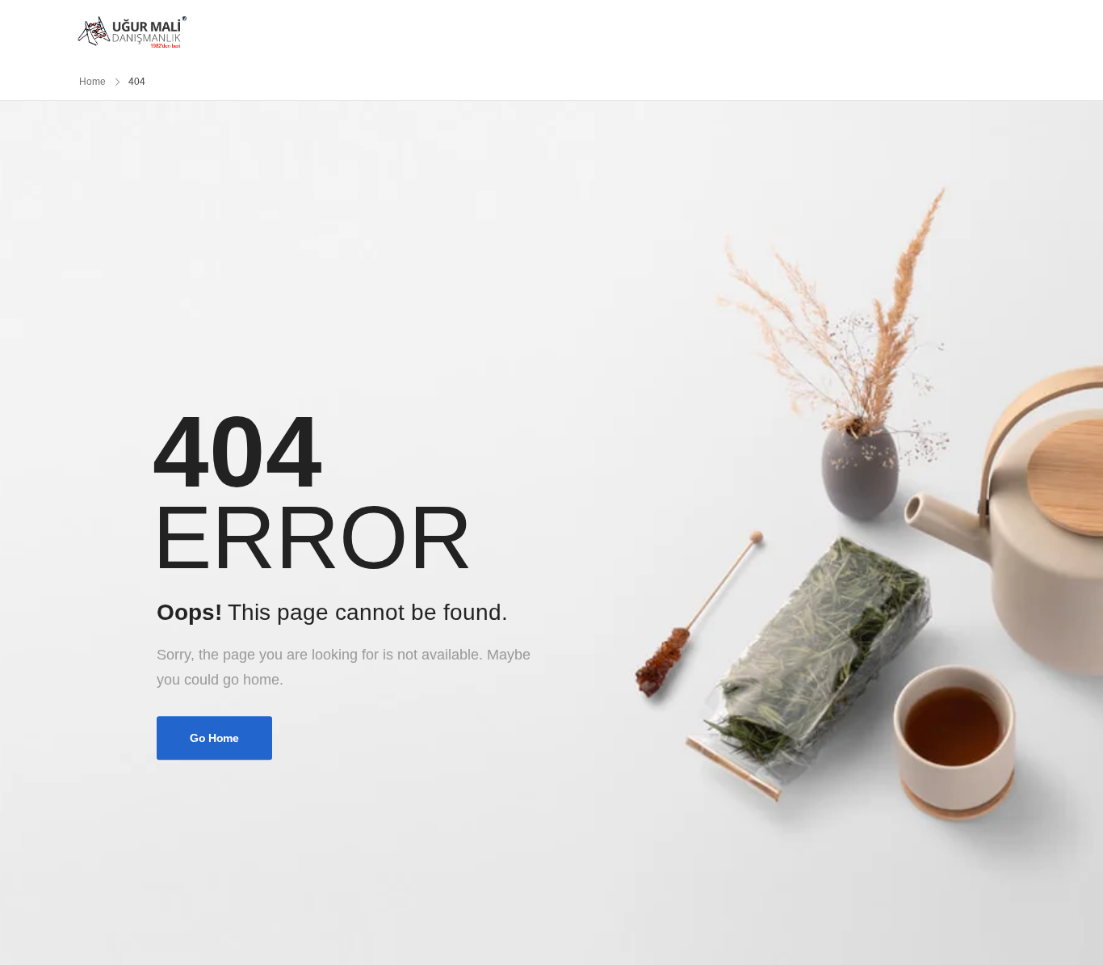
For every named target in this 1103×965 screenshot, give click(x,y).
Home (92, 81)
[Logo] (132, 32)
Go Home (214, 738)
